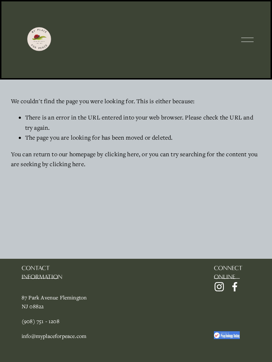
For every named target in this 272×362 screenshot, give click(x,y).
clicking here (122, 154)
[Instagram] (219, 287)
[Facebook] (235, 287)
